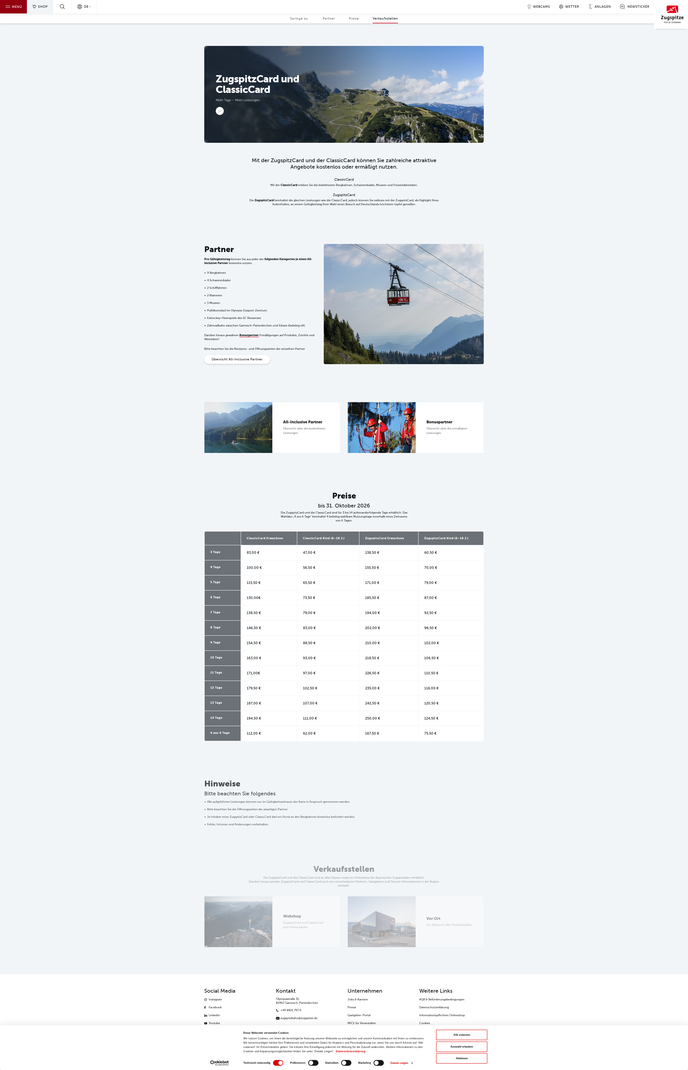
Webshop (292, 916)
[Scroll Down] (220, 111)
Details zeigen (399, 1062)
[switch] (313, 1063)
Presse (352, 1007)
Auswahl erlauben (461, 1046)
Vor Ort (433, 918)
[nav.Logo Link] (671, 14)
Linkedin (214, 1015)
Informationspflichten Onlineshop (442, 1015)
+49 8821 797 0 (290, 1010)
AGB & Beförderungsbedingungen (441, 999)
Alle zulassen (461, 1034)
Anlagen (603, 6)
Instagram (215, 999)
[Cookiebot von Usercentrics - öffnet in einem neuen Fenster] (219, 1063)
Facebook (215, 1007)
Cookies (424, 1023)
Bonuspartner (249, 335)
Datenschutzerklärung (350, 1051)
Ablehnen (462, 1058)
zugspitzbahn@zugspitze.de (298, 1018)
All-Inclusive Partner (302, 422)
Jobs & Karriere (358, 999)
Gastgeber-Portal (359, 1015)
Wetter (572, 6)
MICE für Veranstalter (362, 1023)
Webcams (541, 6)
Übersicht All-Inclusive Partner (237, 359)
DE (86, 6)
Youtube (214, 1023)
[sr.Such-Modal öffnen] (62, 6)
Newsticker (638, 6)
